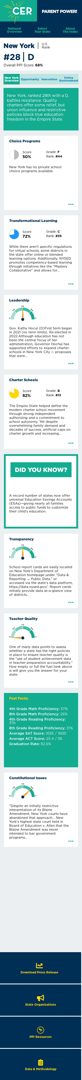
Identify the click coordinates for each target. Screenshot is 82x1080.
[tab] (11, 79)
